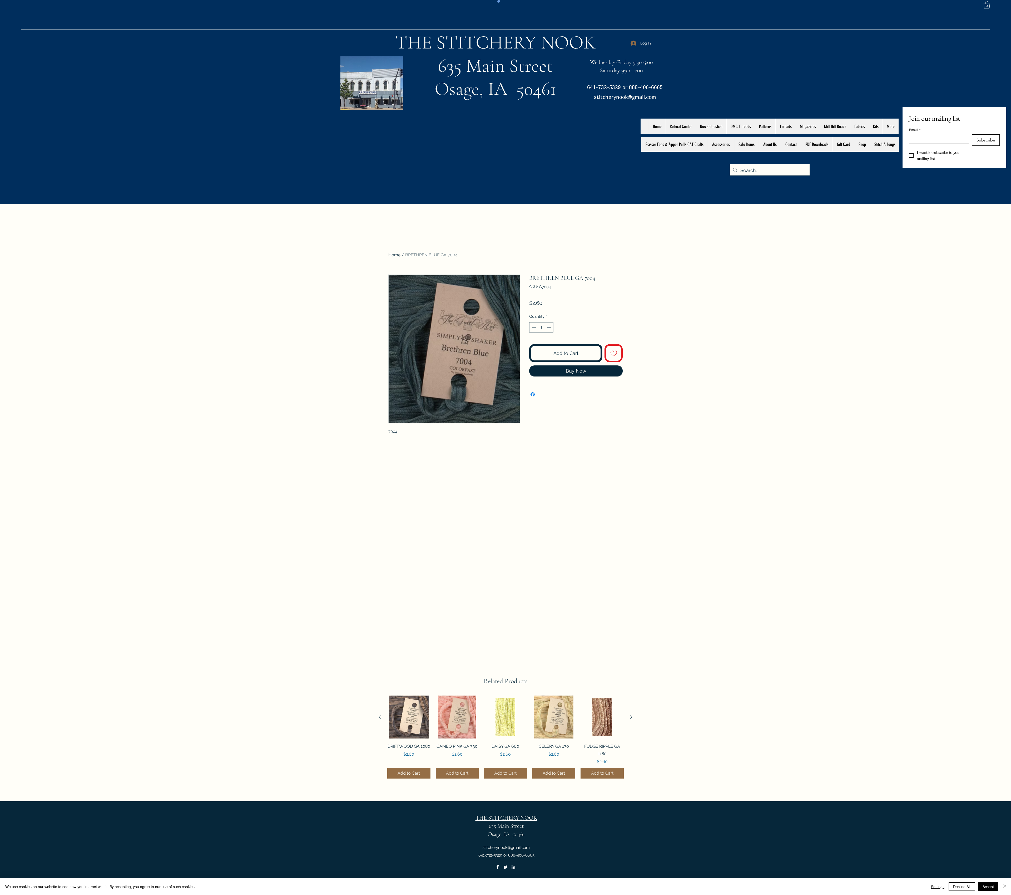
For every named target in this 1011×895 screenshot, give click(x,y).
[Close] (1005, 886)
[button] (987, 5)
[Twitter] (505, 867)
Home (394, 254)
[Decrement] (533, 327)
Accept (988, 886)
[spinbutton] (541, 327)
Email (915, 130)
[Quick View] (408, 717)
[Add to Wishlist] (613, 353)
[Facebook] (497, 867)
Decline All (961, 886)
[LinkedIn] (513, 867)
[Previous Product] (379, 717)
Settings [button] (937, 886)
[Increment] (549, 327)
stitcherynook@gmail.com (625, 97)
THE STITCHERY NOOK (495, 42)
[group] (505, 737)
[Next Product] (631, 717)
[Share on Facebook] (532, 394)
